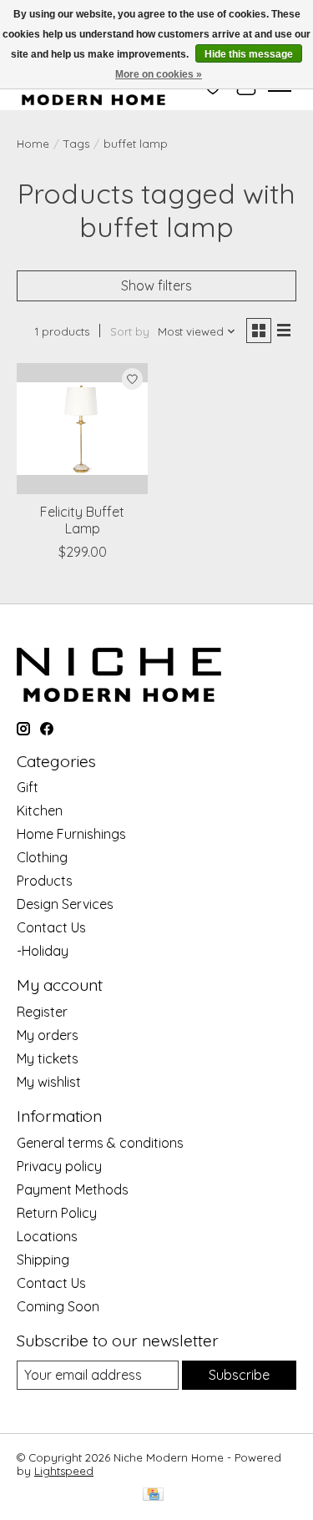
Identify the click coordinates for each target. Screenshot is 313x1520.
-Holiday (42, 950)
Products (45, 880)
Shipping (43, 1259)
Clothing (42, 857)
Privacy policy (59, 1166)
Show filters (156, 285)
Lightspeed (63, 1470)
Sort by (129, 331)
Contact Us (51, 927)
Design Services (65, 904)
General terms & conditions (100, 1142)
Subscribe (239, 1374)
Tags (76, 143)
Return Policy (57, 1212)
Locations (47, 1236)
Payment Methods (73, 1189)
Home (33, 143)
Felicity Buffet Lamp (82, 519)
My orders (47, 1035)
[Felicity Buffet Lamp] (82, 428)
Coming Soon (58, 1306)
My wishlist (49, 1081)
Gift (27, 787)
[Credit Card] (153, 1495)
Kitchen (40, 810)
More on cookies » (158, 74)
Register (42, 1011)
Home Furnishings (71, 834)
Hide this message (248, 54)
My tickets (47, 1058)
